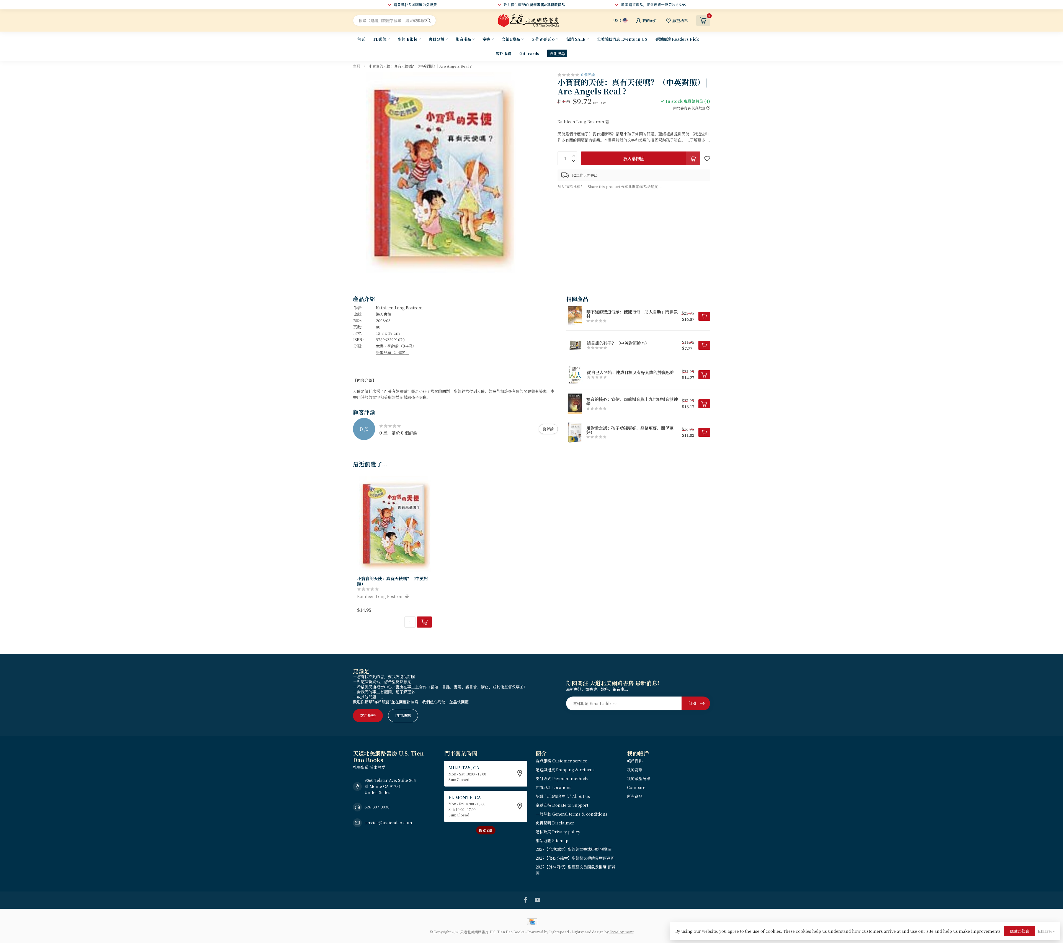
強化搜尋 (557, 53)
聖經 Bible (407, 39)
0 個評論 (588, 74)
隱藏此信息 (1019, 931)
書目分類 (436, 39)
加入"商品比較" (570, 186)
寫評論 (548, 428)
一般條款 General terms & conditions (571, 814)
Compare (636, 787)
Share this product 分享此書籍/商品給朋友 (623, 186)
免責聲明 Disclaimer (555, 823)
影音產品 (463, 39)
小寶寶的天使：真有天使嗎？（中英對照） (392, 581)
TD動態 (379, 39)
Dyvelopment (622, 931)
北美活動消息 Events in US (622, 39)
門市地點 (403, 715)
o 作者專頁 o (543, 39)
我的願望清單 (638, 778)
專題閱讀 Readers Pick (677, 39)
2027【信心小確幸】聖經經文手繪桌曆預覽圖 (575, 858)
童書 (486, 39)
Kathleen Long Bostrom (399, 307)
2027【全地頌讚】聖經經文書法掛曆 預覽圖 (574, 849)
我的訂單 (635, 769)
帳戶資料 (635, 761)
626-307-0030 (377, 807)
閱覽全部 (485, 830)
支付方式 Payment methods (562, 778)
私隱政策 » (1046, 931)
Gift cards (529, 53)
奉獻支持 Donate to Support (562, 805)
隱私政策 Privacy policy (558, 831)
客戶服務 (503, 53)
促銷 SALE (575, 39)
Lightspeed (559, 931)
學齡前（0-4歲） (401, 346)
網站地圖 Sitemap (552, 840)
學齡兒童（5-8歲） (392, 352)
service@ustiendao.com (388, 822)
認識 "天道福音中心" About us (563, 796)
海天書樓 (383, 314)
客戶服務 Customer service (561, 761)
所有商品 (635, 796)
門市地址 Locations (553, 787)
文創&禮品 (511, 39)
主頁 (361, 39)
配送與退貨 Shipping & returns (565, 769)
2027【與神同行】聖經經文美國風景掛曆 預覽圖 (575, 870)
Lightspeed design (587, 931)
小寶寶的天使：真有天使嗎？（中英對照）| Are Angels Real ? (420, 66)
